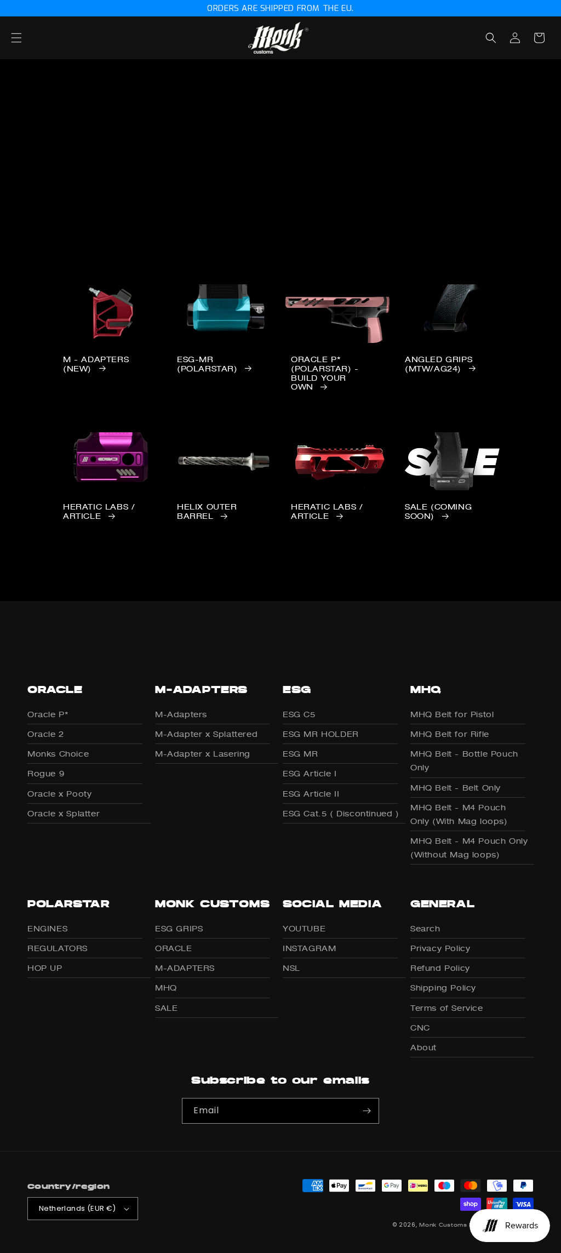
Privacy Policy (440, 948)
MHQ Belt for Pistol (452, 714)
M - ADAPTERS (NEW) (96, 364)
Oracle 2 (45, 734)
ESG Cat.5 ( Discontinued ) (341, 813)
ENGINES (47, 928)
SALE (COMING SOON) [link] (438, 511)
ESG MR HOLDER (321, 734)
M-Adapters (181, 714)
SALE (166, 1007)
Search (425, 928)
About (423, 1047)
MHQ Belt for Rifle (449, 734)
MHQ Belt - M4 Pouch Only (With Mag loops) (459, 814)
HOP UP (44, 967)
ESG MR (300, 753)
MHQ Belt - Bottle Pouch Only (464, 760)
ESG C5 (299, 714)
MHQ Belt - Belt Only (455, 787)
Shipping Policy (443, 987)
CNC (420, 1027)
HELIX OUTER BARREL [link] (207, 511)
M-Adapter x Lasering (202, 753)
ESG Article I (310, 773)
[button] (28, 38)
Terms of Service (446, 1007)
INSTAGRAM (309, 948)
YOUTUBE (304, 928)
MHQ (166, 987)
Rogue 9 (45, 773)
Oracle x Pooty (59, 793)
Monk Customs (443, 1224)
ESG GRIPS (179, 928)
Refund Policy (440, 967)
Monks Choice (58, 753)
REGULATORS (57, 948)
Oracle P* (47, 714)
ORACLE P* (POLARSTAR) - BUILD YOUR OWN (325, 373)
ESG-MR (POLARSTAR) (207, 364)
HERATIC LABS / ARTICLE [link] (99, 511)
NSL (291, 967)
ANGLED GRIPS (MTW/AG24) (438, 364)
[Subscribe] (366, 1111)
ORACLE (173, 948)
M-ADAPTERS (185, 967)
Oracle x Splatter (63, 813)
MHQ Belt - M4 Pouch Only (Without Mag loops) (469, 847)
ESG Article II (311, 793)
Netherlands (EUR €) (77, 1208)
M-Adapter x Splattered (206, 734)
